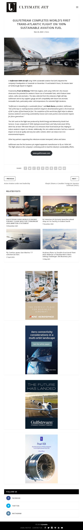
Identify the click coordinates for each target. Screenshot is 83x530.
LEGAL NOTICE (25, 528)
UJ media (44, 524)
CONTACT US (37, 528)
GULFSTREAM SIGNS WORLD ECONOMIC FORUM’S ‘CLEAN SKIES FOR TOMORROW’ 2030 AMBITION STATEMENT (22, 221)
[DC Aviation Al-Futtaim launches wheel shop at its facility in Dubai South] (60, 206)
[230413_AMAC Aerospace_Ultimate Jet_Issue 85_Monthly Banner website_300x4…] (41, 319)
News (47, 32)
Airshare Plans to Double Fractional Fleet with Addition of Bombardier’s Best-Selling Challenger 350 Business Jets (59, 254)
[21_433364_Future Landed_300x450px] (41, 428)
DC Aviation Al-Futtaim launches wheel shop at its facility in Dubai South (58, 220)
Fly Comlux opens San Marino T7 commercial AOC (19, 254)
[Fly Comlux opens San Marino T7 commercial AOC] (23, 239)
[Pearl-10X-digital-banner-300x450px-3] (41, 483)
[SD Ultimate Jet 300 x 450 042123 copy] (41, 374)
